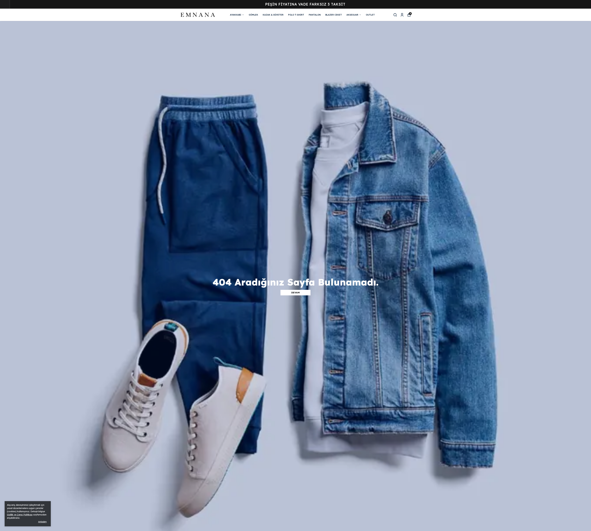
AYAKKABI (235, 14)
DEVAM (295, 292)
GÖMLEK (253, 14)
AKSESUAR (352, 14)
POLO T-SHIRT (296, 14)
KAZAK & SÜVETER (273, 14)
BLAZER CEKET (333, 14)
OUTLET (370, 14)
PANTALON (315, 14)
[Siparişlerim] (402, 15)
